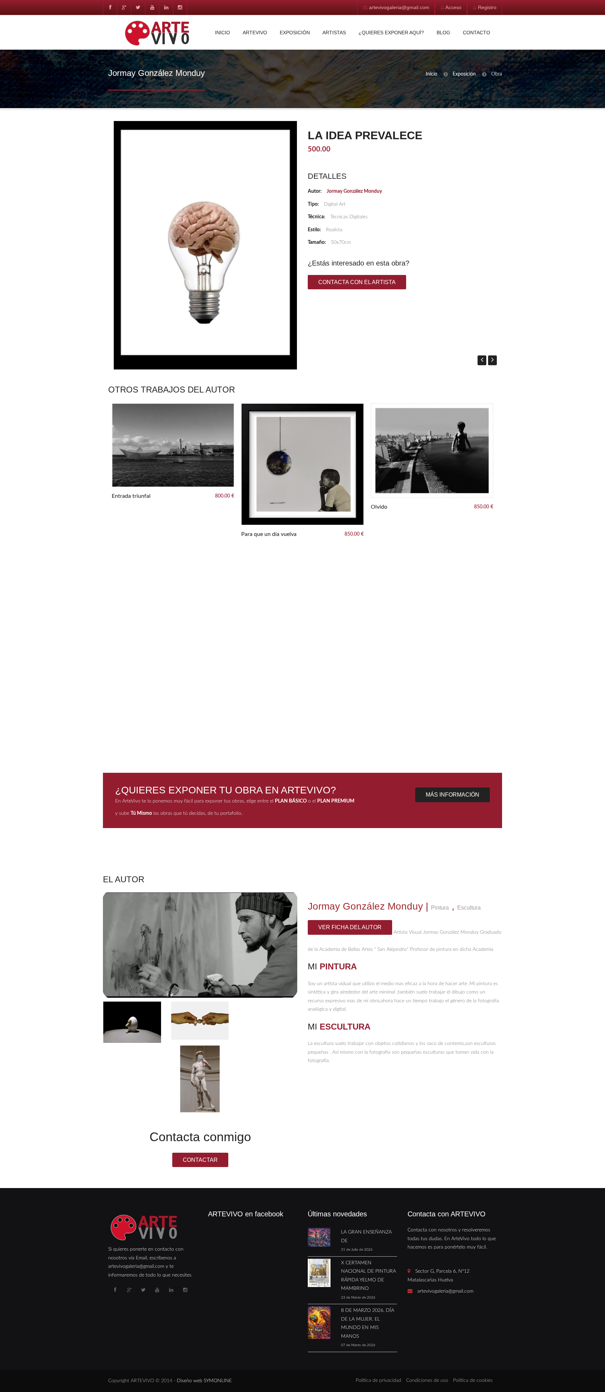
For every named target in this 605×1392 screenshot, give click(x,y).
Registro (487, 7)
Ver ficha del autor (350, 927)
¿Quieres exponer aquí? (391, 32)
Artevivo (255, 32)
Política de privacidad (378, 1380)
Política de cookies (473, 1380)
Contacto (476, 32)
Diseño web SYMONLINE (204, 1380)
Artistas (334, 32)
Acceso (453, 7)
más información (452, 795)
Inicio (222, 32)
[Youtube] (152, 7)
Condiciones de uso (427, 1380)
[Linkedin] (166, 7)
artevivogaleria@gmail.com (399, 7)
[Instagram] (180, 7)
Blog (443, 32)
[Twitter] (138, 7)
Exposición (295, 32)
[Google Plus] (124, 7)
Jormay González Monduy (354, 191)
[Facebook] (110, 7)
